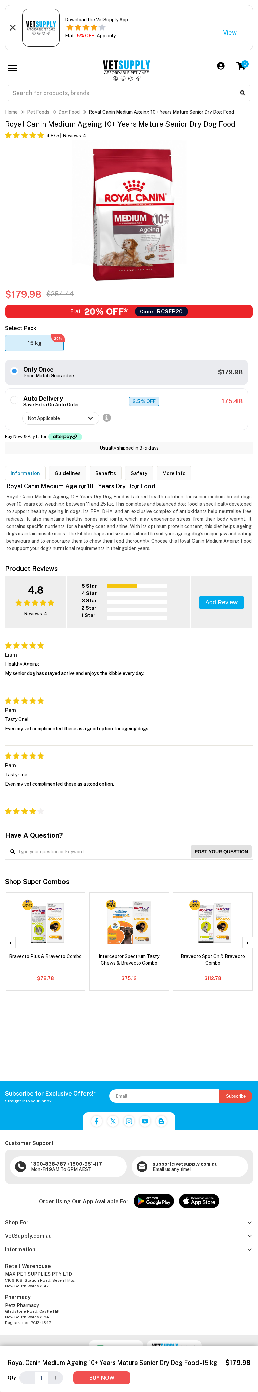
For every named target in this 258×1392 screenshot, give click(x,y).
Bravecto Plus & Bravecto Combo (45, 956)
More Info (174, 473)
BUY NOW (101, 1378)
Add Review (221, 602)
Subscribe (236, 1096)
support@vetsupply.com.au (185, 1164)
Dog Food (69, 112)
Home (11, 112)
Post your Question (221, 851)
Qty (12, 1377)
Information (25, 473)
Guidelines (68, 473)
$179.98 (230, 372)
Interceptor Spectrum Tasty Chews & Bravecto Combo (129, 960)
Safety (139, 473)
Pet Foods (38, 112)
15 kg (45, 341)
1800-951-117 (86, 1164)
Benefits (105, 473)
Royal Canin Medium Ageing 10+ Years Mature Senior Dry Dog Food (161, 112)
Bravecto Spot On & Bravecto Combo (213, 960)
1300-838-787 (49, 1164)
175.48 (232, 401)
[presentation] (10, 942)
